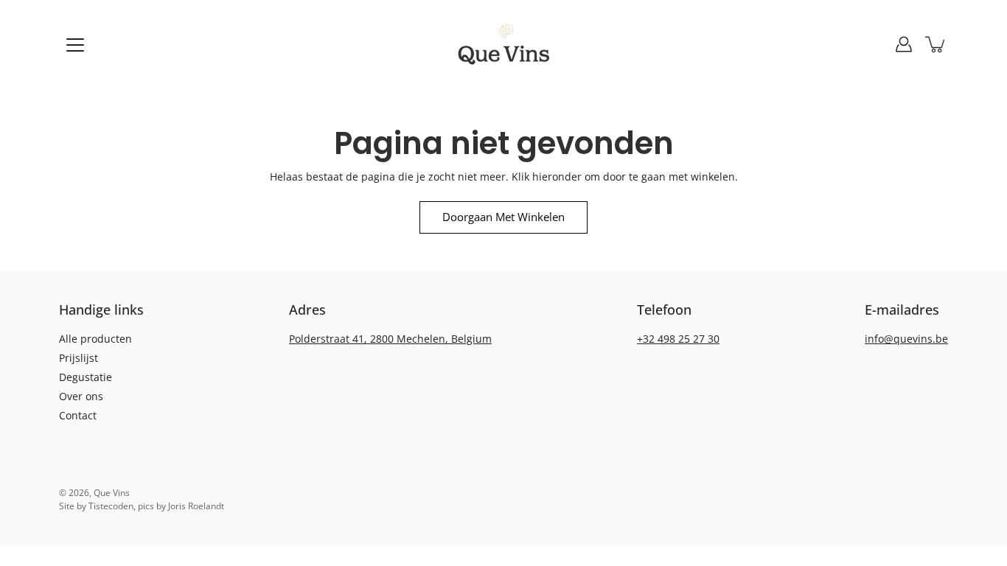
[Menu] (75, 44)
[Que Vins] (504, 44)
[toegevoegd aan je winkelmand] (936, 44)
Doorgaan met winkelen (503, 217)
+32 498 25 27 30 (678, 339)
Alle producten (95, 339)
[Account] (904, 44)
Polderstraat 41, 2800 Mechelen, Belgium (390, 339)
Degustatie (85, 377)
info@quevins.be (906, 339)
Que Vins (112, 492)
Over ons (81, 396)
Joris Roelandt (196, 506)
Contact (78, 415)
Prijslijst (78, 358)
